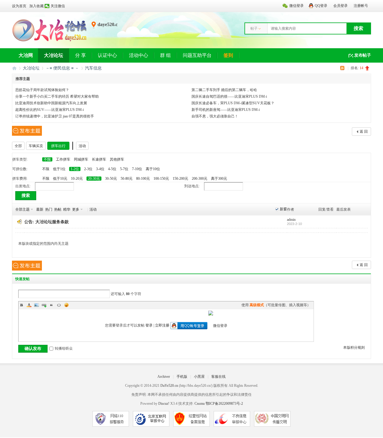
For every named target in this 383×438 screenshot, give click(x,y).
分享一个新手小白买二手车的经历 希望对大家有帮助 (57, 96)
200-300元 (199, 178)
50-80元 (127, 178)
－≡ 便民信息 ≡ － (62, 68)
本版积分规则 (354, 347)
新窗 (283, 209)
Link (44, 305)
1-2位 (75, 169)
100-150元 (161, 178)
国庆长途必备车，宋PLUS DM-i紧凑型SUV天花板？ (233, 103)
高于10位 (153, 169)
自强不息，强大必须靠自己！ (215, 116)
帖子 (254, 28)
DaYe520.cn (169, 385)
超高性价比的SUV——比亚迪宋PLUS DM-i (49, 110)
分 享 (80, 55)
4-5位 (112, 169)
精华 (66, 209)
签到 (228, 55)
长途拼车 (99, 159)
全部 (18, 146)
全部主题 (22, 209)
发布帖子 (362, 55)
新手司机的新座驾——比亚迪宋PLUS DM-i (226, 110)
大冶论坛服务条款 (52, 222)
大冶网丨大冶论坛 (14, 68)
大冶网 (26, 55)
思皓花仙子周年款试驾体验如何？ (42, 90)
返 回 (364, 131)
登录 (149, 325)
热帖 (57, 209)
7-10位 (137, 169)
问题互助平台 (197, 55)
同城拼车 (81, 159)
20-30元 (94, 178)
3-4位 (100, 169)
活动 (82, 146)
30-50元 (111, 178)
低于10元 (60, 178)
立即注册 (162, 325)
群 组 (165, 55)
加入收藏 (36, 6)
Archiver (163, 376)
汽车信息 (93, 68)
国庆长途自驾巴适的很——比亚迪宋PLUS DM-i (229, 96)
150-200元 (180, 178)
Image (36, 305)
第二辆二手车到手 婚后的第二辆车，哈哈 (224, 90)
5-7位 (124, 169)
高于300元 (219, 178)
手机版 (182, 376)
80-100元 (143, 178)
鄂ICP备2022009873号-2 (224, 403)
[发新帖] (27, 131)
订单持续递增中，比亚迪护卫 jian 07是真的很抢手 (54, 116)
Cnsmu (200, 403)
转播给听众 (64, 348)
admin (291, 220)
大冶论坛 (53, 55)
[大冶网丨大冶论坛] (49, 41)
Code (59, 305)
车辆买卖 (36, 146)
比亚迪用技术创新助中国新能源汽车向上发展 (51, 103)
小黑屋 (199, 376)
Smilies (66, 305)
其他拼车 (117, 159)
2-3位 (88, 169)
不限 (47, 159)
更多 (75, 209)
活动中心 (138, 55)
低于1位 (59, 169)
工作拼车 (63, 159)
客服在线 (218, 376)
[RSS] (343, 68)
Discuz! (163, 403)
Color (29, 305)
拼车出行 (58, 146)
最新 (39, 209)
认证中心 (107, 55)
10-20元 (77, 178)
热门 (48, 209)
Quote (51, 305)
